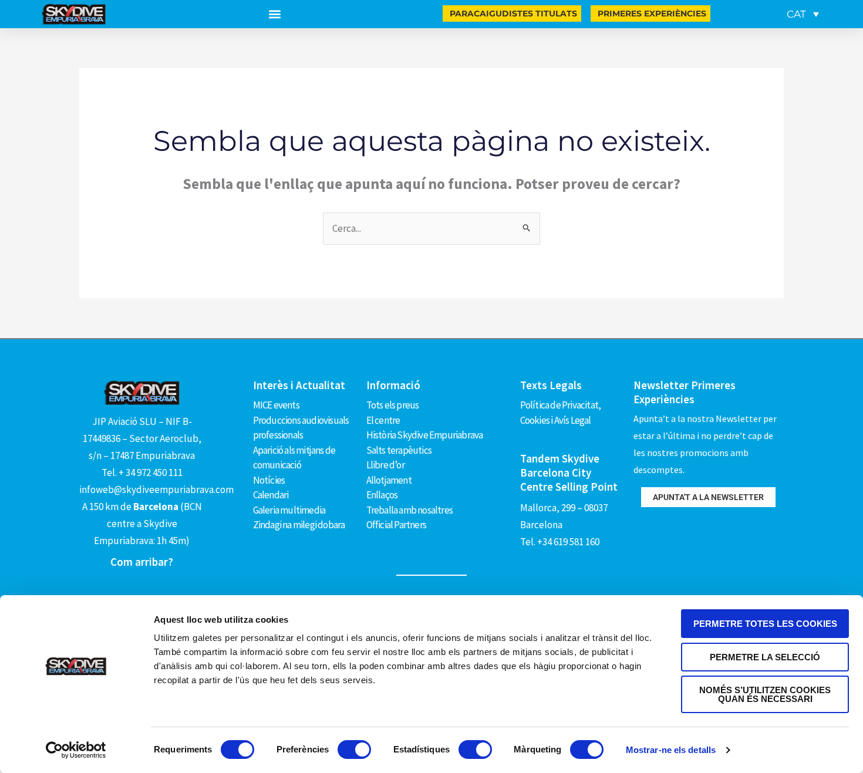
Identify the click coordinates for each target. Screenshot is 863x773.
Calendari (271, 494)
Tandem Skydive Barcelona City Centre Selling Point (569, 472)
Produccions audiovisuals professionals (301, 428)
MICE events (276, 405)
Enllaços (382, 494)
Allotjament (389, 480)
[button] (274, 14)
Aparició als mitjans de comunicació (294, 458)
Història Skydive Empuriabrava (424, 434)
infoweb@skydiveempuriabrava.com (156, 489)
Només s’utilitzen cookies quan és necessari (765, 694)
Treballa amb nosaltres (409, 510)
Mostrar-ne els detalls (671, 750)
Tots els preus (392, 405)
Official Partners (396, 524)
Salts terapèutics (399, 450)
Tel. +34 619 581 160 (559, 541)
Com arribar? (141, 562)
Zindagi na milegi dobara (299, 524)
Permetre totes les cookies (765, 624)
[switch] (354, 749)
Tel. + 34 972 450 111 (142, 472)
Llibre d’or (385, 464)
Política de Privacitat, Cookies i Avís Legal (560, 413)
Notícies (269, 480)
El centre (383, 420)
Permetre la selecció (765, 657)
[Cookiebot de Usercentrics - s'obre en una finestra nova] (76, 750)
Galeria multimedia (289, 510)
